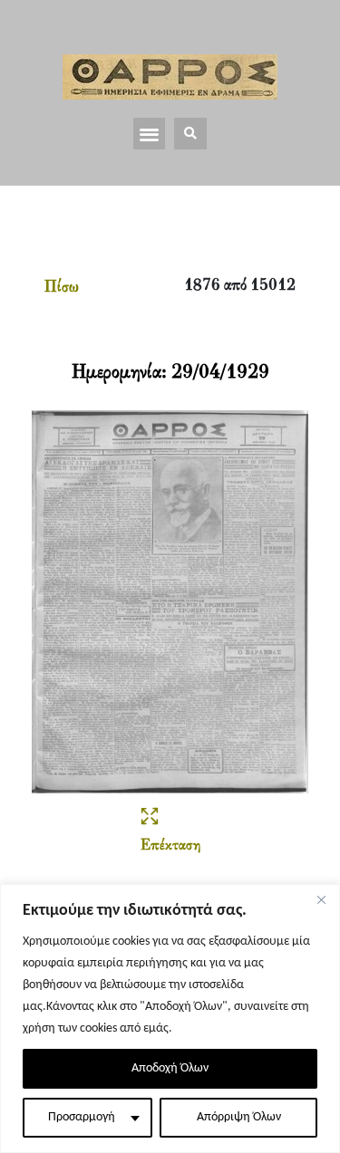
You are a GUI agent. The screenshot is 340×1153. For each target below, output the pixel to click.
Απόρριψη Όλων (239, 1117)
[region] (170, 1018)
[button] (149, 133)
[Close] (321, 899)
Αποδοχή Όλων (170, 1068)
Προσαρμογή (81, 1117)
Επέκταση (170, 846)
